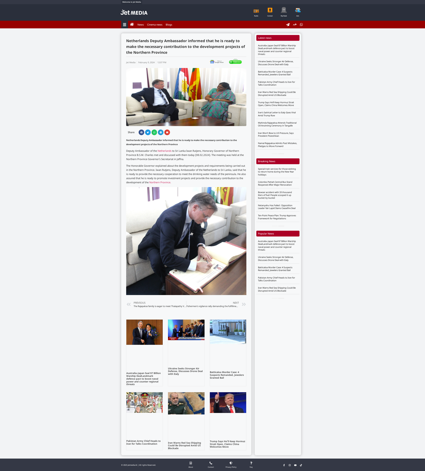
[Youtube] (295, 465)
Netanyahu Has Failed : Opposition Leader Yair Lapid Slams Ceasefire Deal (277, 207)
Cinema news (154, 24)
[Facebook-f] (284, 465)
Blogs (169, 24)
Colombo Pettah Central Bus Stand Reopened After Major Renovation (275, 183)
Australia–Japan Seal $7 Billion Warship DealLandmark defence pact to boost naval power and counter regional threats (143, 379)
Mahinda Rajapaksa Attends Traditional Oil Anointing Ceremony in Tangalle (277, 124)
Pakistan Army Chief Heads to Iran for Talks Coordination (143, 442)
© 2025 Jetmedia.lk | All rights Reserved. (138, 465)
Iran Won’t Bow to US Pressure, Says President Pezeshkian (276, 134)
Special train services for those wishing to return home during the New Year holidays (277, 171)
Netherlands (164, 151)
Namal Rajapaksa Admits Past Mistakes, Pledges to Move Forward (277, 144)
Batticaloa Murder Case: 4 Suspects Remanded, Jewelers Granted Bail (227, 375)
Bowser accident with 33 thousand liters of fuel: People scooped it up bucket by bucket (275, 195)
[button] (141, 132)
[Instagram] (290, 465)
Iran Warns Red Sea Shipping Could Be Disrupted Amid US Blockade (184, 446)
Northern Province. (160, 182)
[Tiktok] (301, 465)
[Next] (281, 153)
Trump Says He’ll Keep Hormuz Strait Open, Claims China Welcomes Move (227, 444)
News (140, 24)
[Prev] (275, 153)
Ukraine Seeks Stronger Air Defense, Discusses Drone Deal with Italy (185, 371)
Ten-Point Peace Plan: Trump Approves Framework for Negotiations (277, 217)
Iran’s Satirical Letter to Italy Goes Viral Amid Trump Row (277, 114)
